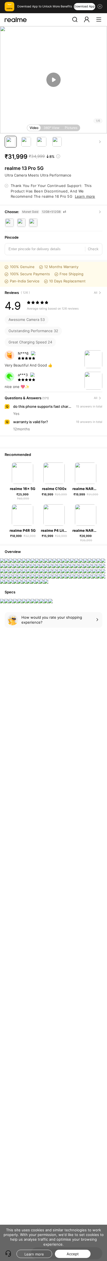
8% (52, 156)
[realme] (16, 19)
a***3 (23, 375)
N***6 (23, 353)
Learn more (34, 1254)
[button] (74, 19)
